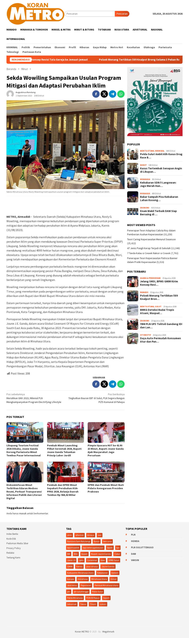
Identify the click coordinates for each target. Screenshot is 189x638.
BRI (68, 554)
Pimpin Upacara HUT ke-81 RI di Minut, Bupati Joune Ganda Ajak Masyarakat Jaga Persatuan (106, 450)
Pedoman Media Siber (17, 543)
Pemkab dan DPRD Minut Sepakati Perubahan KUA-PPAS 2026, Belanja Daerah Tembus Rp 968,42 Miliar (62, 490)
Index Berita (12, 534)
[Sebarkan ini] (96, 94)
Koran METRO (82, 631)
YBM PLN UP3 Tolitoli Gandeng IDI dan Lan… (161, 325)
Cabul (117, 554)
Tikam (93, 604)
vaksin (103, 604)
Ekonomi (144, 207)
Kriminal (159, 151)
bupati (84, 554)
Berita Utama (147, 151)
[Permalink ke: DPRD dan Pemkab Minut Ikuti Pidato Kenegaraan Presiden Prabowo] (106, 472)
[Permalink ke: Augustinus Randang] (10, 93)
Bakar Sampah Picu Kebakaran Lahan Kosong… (159, 198)
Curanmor (92, 560)
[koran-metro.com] (35, 13)
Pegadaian (86, 585)
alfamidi (79, 535)
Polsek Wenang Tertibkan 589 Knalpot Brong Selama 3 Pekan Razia (118, 59)
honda (79, 566)
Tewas (83, 604)
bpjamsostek (73, 547)
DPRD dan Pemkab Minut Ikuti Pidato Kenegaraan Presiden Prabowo (106, 488)
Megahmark (108, 631)
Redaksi (10, 552)
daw (103, 560)
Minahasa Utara (99, 579)
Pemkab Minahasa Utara (106, 585)
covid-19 (71, 560)
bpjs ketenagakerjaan (93, 547)
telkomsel (71, 604)
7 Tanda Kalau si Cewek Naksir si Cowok (148, 253)
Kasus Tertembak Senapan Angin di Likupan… (161, 170)
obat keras (72, 585)
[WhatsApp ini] (121, 94)
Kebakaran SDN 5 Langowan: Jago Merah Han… (158, 184)
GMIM (70, 566)
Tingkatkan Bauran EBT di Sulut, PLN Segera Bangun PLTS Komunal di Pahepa (96, 398)
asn (99, 535)
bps (117, 547)
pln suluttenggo (81, 591)
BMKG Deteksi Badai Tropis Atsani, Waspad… (157, 311)
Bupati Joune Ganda (101, 554)
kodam (114, 572)
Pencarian (122, 13)
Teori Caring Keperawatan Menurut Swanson (151, 239)
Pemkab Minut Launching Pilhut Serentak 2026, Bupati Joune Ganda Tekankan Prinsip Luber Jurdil (64, 450)
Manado (144, 292)
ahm (69, 535)
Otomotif (145, 335)
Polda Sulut (97, 591)
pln (68, 591)
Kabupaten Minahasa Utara (80, 572)
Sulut (158, 306)
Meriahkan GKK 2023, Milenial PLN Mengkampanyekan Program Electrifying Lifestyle (33, 398)
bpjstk (110, 547)
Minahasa (145, 179)
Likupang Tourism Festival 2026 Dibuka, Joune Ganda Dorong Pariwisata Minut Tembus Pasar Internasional (23, 450)
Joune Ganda (108, 566)
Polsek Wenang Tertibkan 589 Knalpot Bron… (159, 297)
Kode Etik (11, 538)
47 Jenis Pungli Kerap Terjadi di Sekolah (149, 248)
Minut (143, 165)
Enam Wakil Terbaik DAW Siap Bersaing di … (158, 212)
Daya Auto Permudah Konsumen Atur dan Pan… (160, 340)
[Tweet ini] (104, 94)
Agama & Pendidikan (150, 278)
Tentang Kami (13, 557)
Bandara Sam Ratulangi (78, 541)
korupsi (70, 579)
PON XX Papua (92, 597)
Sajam (106, 597)
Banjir (96, 541)
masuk (22, 513)
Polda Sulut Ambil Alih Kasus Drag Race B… (161, 156)
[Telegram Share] (112, 94)
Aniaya (90, 535)
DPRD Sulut (114, 560)
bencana (107, 541)
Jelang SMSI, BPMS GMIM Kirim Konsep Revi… (159, 283)
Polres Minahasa (75, 597)
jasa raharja (92, 566)
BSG (76, 554)
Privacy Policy (13, 548)
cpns (81, 560)
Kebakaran (102, 572)
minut (113, 579)
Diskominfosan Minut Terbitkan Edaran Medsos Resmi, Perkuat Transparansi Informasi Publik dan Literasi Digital (24, 491)
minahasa (83, 579)
